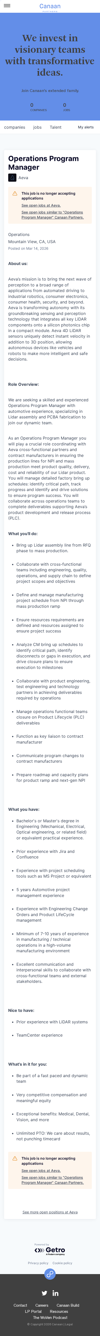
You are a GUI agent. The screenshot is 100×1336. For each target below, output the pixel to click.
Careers (41, 1306)
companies (14, 127)
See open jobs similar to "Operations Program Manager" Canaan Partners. (53, 214)
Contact (20, 1306)
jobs (37, 127)
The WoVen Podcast (50, 1318)
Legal (69, 1324)
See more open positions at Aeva (50, 1212)
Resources (59, 1312)
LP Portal (33, 1312)
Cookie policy (62, 1263)
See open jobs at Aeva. (41, 205)
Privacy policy (38, 1263)
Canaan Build (68, 1306)
